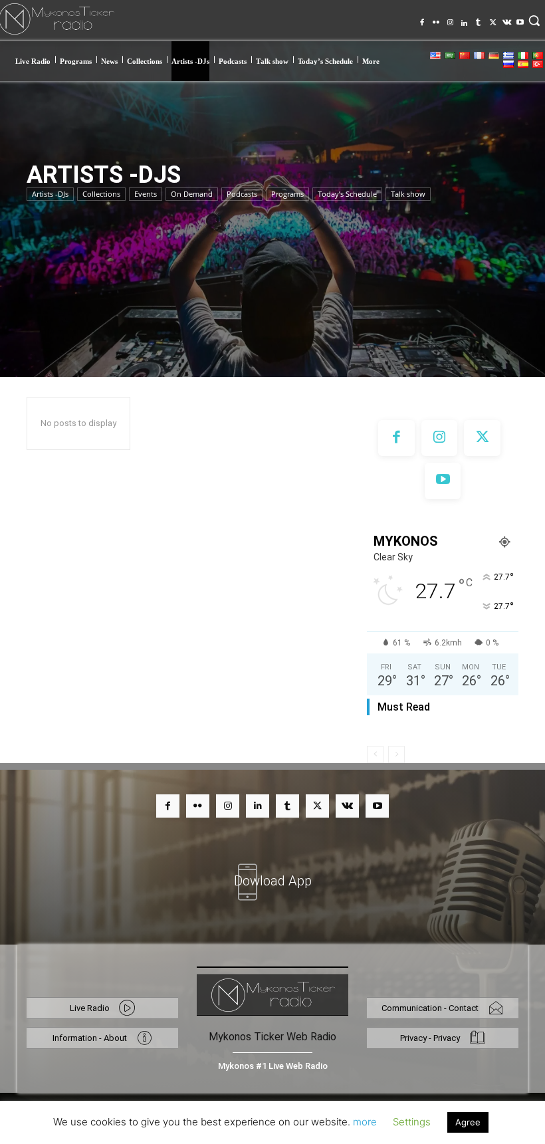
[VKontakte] (506, 18)
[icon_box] (272, 872)
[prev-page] (375, 754)
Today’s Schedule (347, 194)
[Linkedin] (464, 18)
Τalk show (408, 194)
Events (145, 194)
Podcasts (242, 194)
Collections (101, 194)
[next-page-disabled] (396, 754)
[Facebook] (422, 18)
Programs (287, 194)
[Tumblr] (478, 18)
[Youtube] (520, 18)
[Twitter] (492, 18)
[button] (534, 20)
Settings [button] (412, 1121)
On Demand (192, 194)
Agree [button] (468, 1122)
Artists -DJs (50, 194)
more (365, 1121)
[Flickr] (436, 18)
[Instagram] (450, 18)
